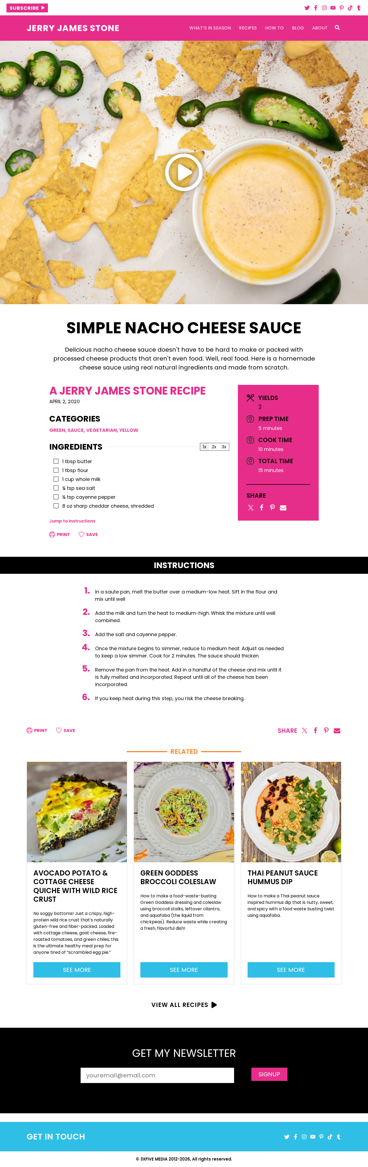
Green (57, 430)
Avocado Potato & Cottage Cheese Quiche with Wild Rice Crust (75, 886)
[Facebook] (315, 8)
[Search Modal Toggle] (337, 28)
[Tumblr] (359, 8)
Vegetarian (101, 430)
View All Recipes (179, 1005)
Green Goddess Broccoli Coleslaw (178, 877)
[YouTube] (333, 8)
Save (91, 534)
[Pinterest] (341, 8)
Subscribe (24, 8)
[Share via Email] (283, 507)
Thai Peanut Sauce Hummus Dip (283, 877)
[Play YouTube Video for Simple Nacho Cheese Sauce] (184, 172)
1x (204, 447)
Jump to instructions (72, 521)
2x (214, 447)
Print (63, 534)
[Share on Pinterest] (272, 507)
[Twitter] (307, 8)
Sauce (76, 430)
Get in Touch (56, 1136)
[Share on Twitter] (251, 507)
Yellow (128, 430)
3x (224, 447)
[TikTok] (350, 8)
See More (79, 971)
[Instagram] (324, 8)
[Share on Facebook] (261, 507)
